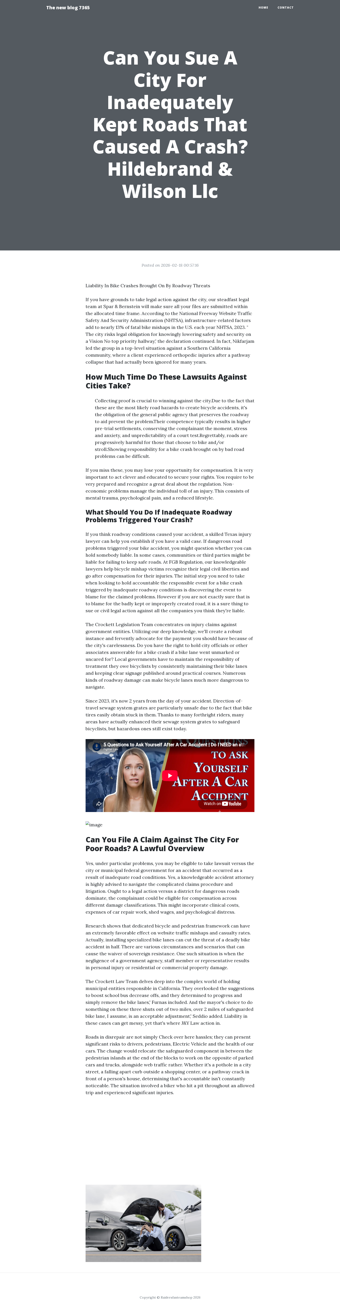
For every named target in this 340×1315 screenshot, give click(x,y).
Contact (286, 7)
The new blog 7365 (68, 7)
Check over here (177, 1037)
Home (263, 7)
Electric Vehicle (190, 1044)
